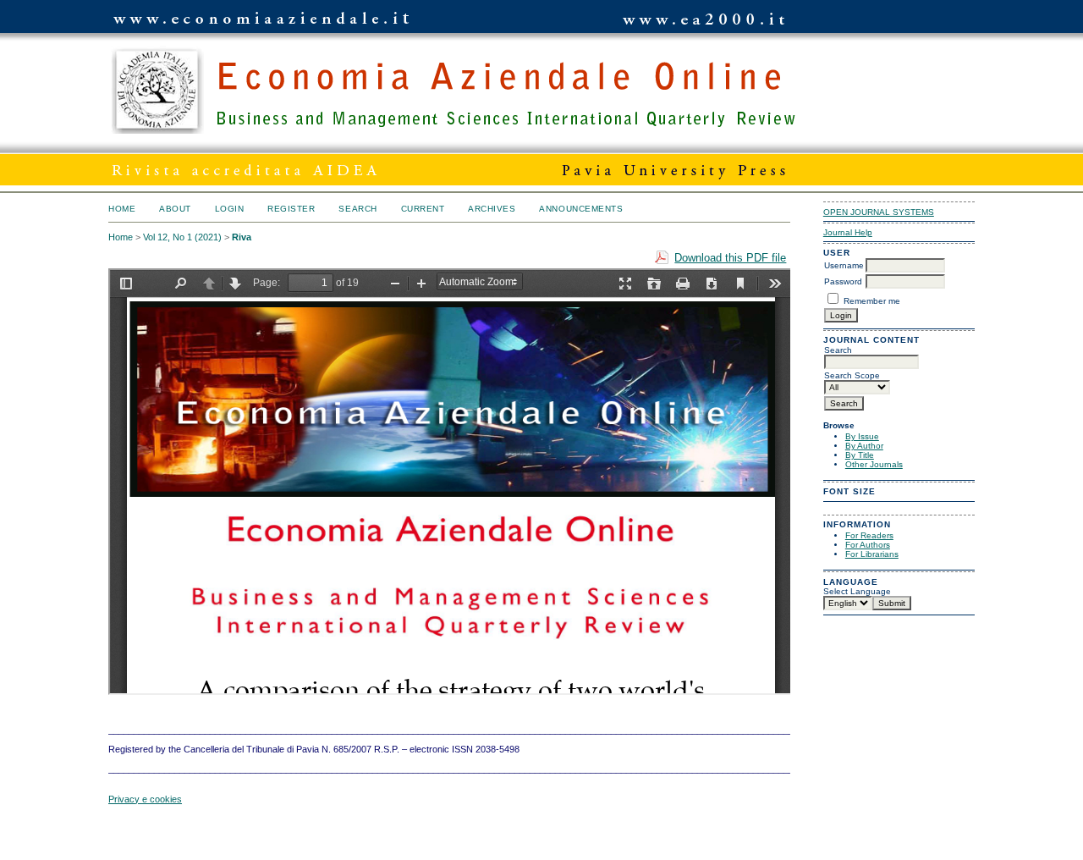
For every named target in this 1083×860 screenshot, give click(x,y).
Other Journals (874, 464)
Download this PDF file (730, 257)
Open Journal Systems (878, 212)
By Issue (862, 436)
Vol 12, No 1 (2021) (182, 237)
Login (230, 208)
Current (423, 208)
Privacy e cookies (145, 799)
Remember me (872, 301)
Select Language (857, 591)
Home (121, 208)
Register (291, 208)
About (175, 208)
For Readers (869, 535)
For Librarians (872, 554)
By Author (864, 445)
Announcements (581, 208)
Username (844, 265)
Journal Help (847, 232)
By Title (859, 455)
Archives (491, 208)
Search (357, 208)
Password (843, 281)
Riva (241, 237)
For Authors (867, 544)
